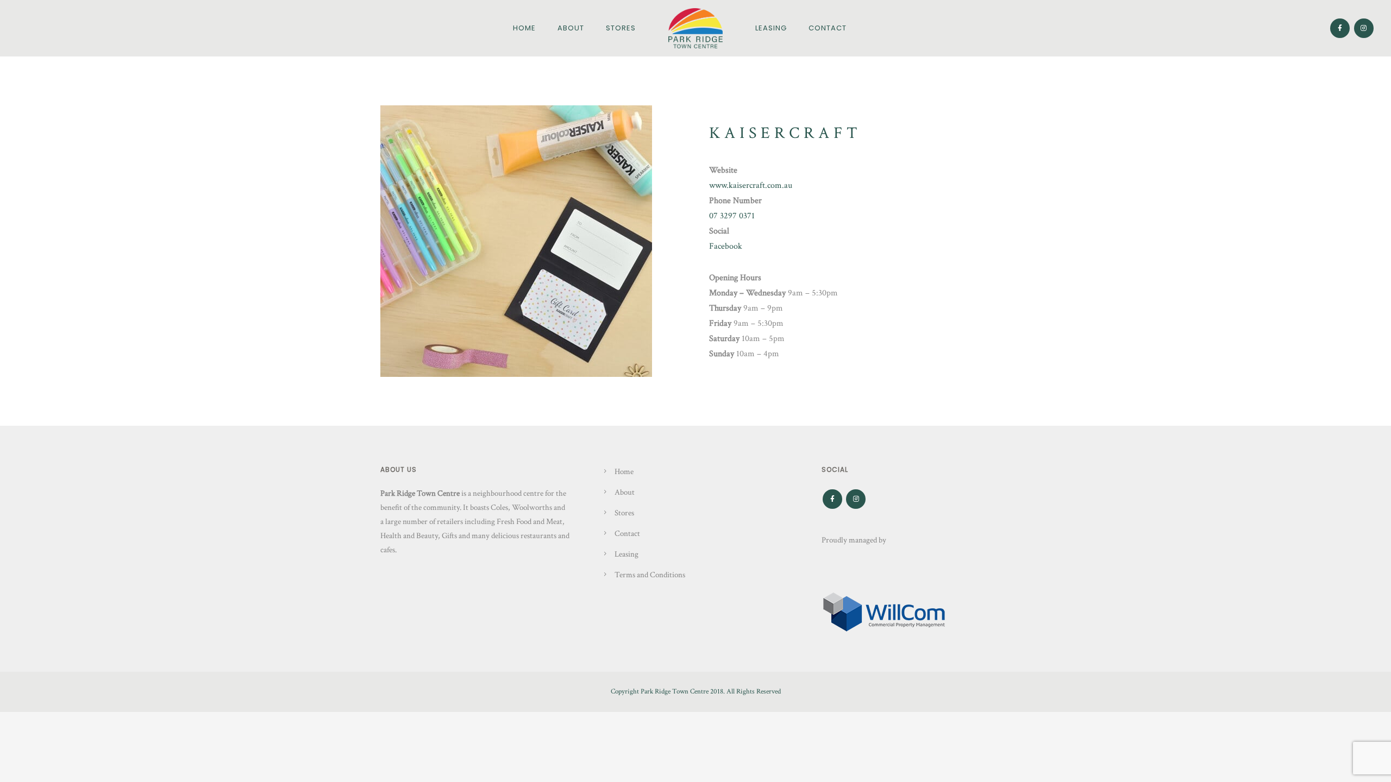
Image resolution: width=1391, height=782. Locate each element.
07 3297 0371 (732, 216)
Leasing (771, 28)
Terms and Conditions (650, 575)
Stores (621, 28)
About (570, 28)
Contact (828, 28)
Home (524, 28)
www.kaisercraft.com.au (750, 185)
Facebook (725, 246)
